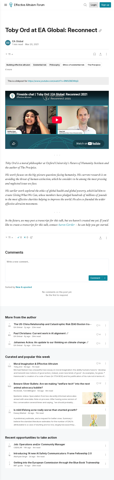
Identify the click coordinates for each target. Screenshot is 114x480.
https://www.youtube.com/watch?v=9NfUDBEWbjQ (53, 81)
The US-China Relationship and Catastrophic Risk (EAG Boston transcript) (56, 324)
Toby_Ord (18, 367)
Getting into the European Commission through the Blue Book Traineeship (56, 462)
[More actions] (106, 54)
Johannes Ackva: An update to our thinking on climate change (50, 342)
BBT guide (18, 465)
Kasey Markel (20, 413)
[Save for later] (94, 54)
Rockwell (18, 391)
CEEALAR (18, 447)
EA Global (17, 41)
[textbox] (56, 267)
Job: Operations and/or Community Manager (39, 444)
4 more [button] (8, 69)
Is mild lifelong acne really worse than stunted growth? (45, 409)
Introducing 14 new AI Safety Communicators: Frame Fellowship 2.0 (53, 453)
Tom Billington (29, 391)
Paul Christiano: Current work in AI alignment (40, 333)
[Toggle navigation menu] (5, 5)
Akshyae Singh (20, 456)
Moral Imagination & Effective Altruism (36, 363)
